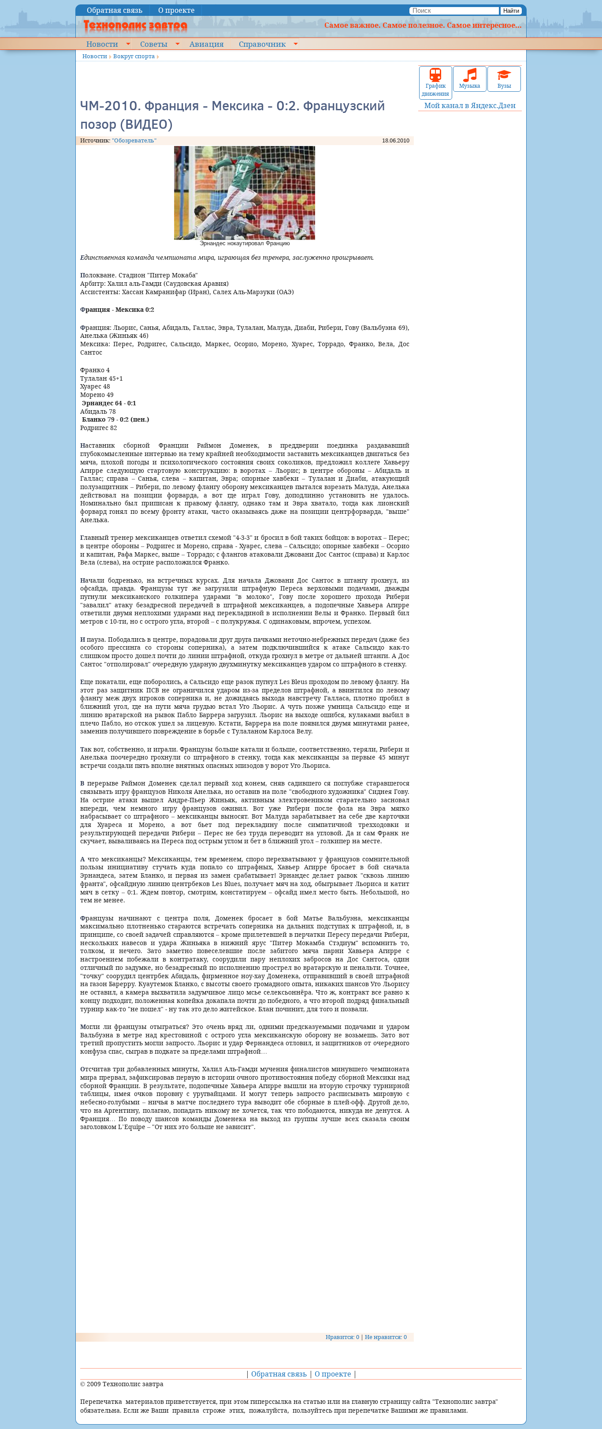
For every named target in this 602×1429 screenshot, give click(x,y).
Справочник (262, 43)
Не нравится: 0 (386, 1337)
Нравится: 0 (342, 1337)
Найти (511, 10)
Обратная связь (115, 10)
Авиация (206, 43)
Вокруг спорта (134, 56)
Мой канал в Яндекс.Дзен (470, 105)
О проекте (176, 10)
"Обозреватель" (134, 140)
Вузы (504, 86)
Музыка (469, 86)
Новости (102, 43)
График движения (435, 89)
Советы (153, 43)
